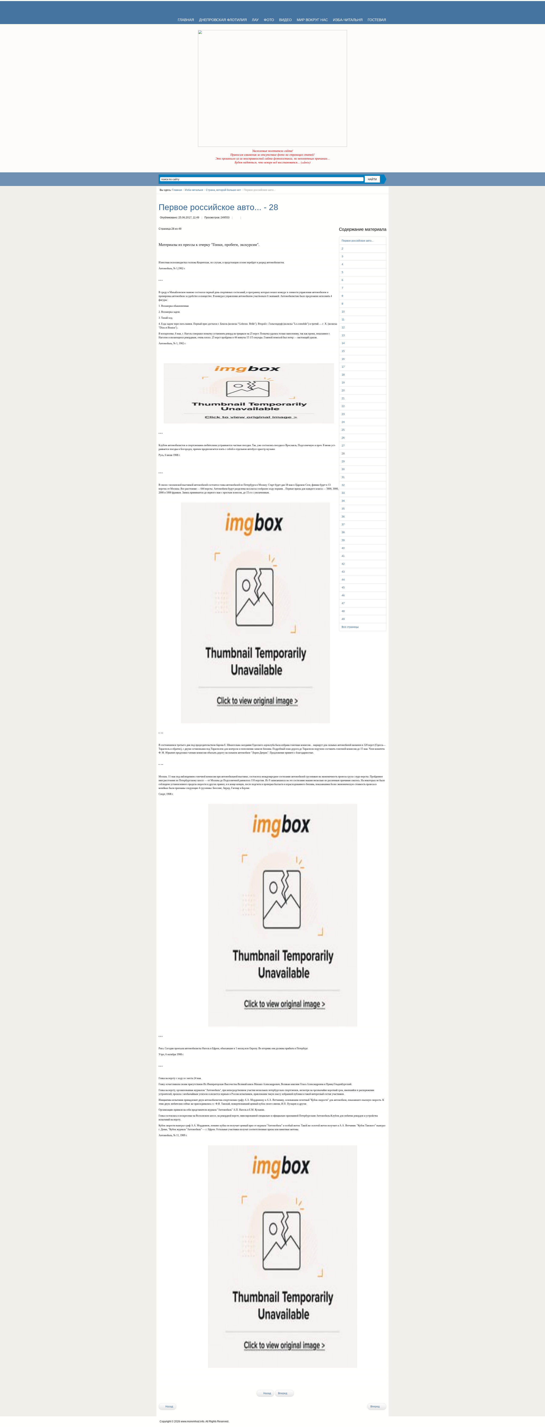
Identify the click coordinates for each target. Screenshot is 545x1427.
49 (343, 619)
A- (385, 198)
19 (343, 382)
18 (343, 374)
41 (343, 556)
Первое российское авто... (357, 240)
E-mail (245, 218)
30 (343, 469)
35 (343, 508)
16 (343, 358)
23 (343, 414)
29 (343, 461)
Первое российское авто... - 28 (218, 207)
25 (343, 429)
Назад (267, 1393)
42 (343, 563)
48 (343, 611)
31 (343, 477)
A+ (377, 198)
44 (343, 579)
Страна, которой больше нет (223, 190)
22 (343, 406)
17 (343, 366)
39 (343, 540)
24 (343, 422)
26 (343, 437)
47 (343, 603)
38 (343, 532)
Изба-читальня (194, 190)
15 (343, 351)
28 (343, 453)
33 (343, 493)
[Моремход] (175, 7)
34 (343, 500)
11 (343, 319)
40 (343, 548)
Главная (177, 190)
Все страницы (350, 627)
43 (343, 571)
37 (343, 524)
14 (343, 343)
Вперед (283, 1393)
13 (343, 335)
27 (343, 445)
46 (343, 595)
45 (343, 587)
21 (343, 398)
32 (343, 485)
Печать (236, 218)
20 (343, 390)
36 (343, 516)
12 (343, 327)
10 (343, 311)
